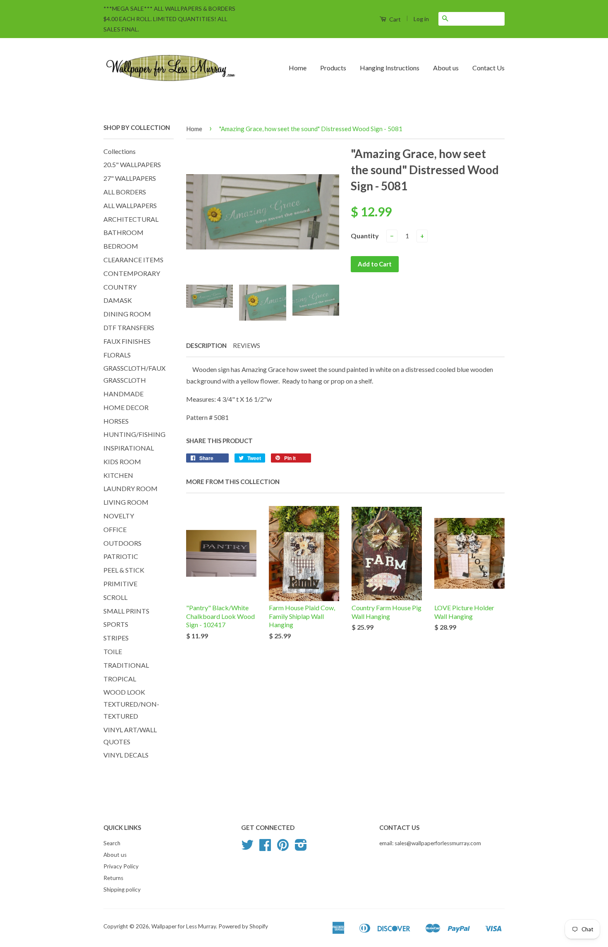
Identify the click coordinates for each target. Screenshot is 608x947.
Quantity (365, 236)
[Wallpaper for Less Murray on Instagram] (300, 847)
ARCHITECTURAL (130, 219)
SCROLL (115, 597)
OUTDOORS (122, 543)
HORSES (116, 421)
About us (446, 68)
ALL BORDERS (124, 192)
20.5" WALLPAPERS (132, 164)
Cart (394, 19)
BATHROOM (123, 232)
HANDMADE (123, 394)
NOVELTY (118, 516)
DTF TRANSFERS (128, 327)
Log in (421, 18)
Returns (113, 878)
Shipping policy (122, 889)
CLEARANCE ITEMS (133, 260)
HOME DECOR (125, 407)
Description (206, 345)
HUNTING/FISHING (134, 434)
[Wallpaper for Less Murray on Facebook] (265, 847)
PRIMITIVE (120, 583)
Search (111, 843)
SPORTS (115, 624)
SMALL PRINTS (126, 611)
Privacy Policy (121, 866)
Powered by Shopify (243, 926)
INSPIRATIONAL (128, 448)
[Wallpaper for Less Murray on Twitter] (247, 847)
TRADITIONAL (126, 665)
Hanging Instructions (389, 68)
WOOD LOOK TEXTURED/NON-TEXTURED (131, 704)
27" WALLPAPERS (129, 178)
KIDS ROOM (122, 461)
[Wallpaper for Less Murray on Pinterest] (283, 847)
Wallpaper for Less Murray (183, 926)
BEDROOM (120, 246)
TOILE (112, 651)
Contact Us (488, 68)
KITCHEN (118, 475)
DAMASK (117, 300)
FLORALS (117, 355)
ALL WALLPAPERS (130, 205)
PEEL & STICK (123, 570)
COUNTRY (119, 287)
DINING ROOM (127, 314)
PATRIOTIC (120, 556)
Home (297, 68)
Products (333, 68)
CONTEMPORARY (131, 273)
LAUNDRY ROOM (130, 488)
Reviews (246, 345)
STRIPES (116, 638)
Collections (119, 151)
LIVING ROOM (125, 502)
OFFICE (115, 529)
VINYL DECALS (125, 755)
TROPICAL (119, 679)
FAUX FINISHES (127, 341)
